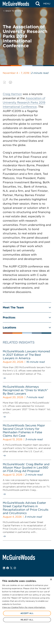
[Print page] (10, 82)
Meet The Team (13, 307)
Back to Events (14, 11)
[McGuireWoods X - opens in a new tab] (11, 568)
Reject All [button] (27, 620)
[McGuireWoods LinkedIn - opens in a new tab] (4, 568)
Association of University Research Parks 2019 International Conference (24, 102)
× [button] (51, 580)
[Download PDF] (4, 82)
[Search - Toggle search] (37, 3)
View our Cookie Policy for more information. (24, 607)
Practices (9, 317)
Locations (9, 327)
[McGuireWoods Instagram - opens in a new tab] (15, 568)
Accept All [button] (27, 613)
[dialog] (27, 601)
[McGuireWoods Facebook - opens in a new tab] (7, 568)
